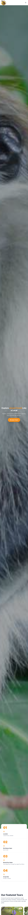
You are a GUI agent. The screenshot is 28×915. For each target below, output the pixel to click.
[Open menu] (25, 2)
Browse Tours (14, 420)
